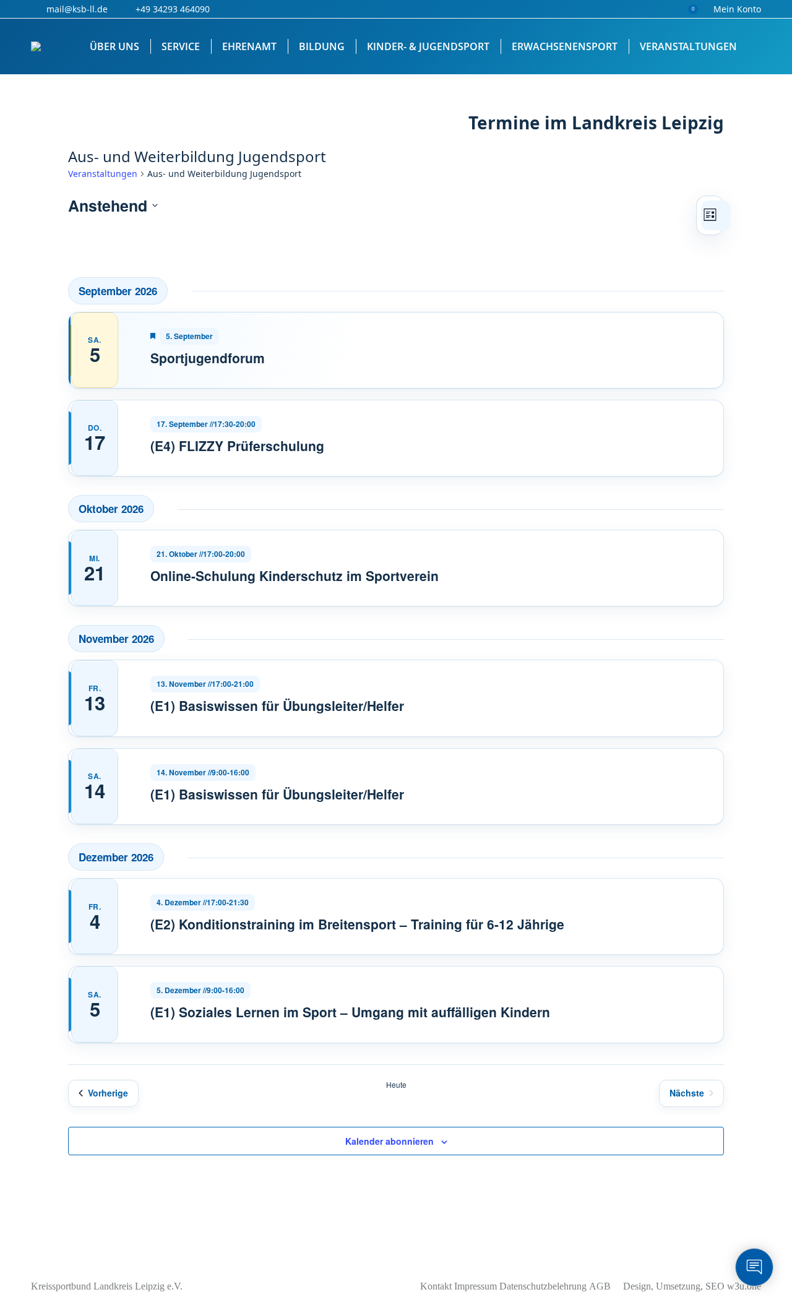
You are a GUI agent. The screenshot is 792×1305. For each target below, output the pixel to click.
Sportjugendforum (207, 357)
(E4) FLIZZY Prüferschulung (237, 445)
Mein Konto (737, 9)
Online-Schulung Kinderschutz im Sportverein (294, 575)
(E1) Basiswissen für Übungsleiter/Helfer (277, 705)
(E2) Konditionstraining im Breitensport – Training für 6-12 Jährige (357, 924)
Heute (396, 1085)
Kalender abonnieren (389, 1141)
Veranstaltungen (102, 173)
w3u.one (744, 1286)
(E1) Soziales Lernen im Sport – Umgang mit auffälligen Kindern (350, 1011)
